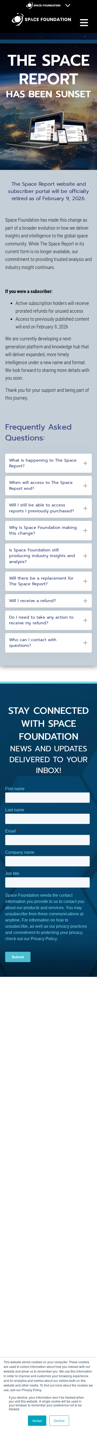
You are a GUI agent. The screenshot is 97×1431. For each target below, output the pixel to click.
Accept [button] (37, 1420)
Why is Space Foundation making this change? (43, 530)
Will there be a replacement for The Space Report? (41, 581)
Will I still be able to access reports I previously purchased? (41, 508)
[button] (48, 463)
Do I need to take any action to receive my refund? (41, 620)
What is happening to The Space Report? (43, 463)
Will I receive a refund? (32, 601)
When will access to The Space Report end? (41, 485)
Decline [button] (59, 1420)
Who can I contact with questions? (32, 643)
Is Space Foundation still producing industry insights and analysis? (42, 556)
